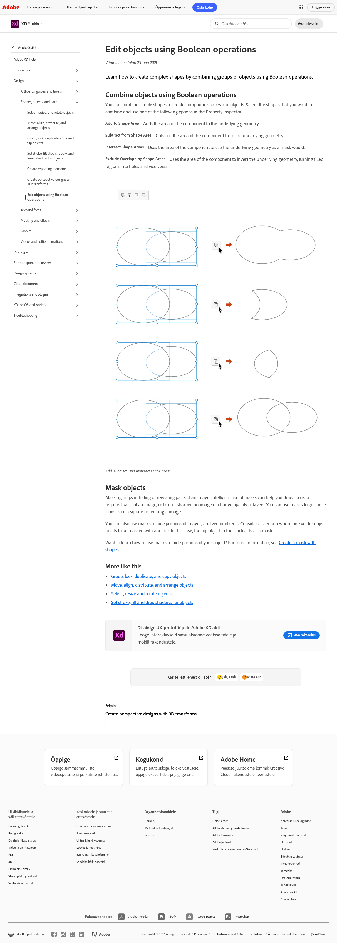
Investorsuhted (290, 863)
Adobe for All (289, 892)
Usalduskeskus (290, 878)
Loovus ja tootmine (88, 847)
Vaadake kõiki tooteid (90, 862)
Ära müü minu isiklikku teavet (287, 934)
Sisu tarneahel (85, 833)
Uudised (286, 849)
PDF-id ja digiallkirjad (79, 7)
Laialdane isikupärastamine (94, 826)
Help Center (220, 821)
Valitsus (150, 835)
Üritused (286, 842)
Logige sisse (321, 7)
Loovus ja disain (38, 7)
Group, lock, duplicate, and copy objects (148, 576)
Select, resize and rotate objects (141, 594)
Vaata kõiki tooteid (20, 883)
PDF (11, 855)
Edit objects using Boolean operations (47, 197)
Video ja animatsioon (22, 847)
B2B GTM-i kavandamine (92, 855)
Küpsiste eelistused (251, 934)
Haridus (150, 821)
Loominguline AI (18, 826)
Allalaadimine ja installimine (231, 828)
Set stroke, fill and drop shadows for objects (152, 602)
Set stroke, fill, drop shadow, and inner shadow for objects (50, 156)
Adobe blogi (288, 899)
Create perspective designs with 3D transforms (50, 181)
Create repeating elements (46, 169)
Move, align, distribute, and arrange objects (46, 125)
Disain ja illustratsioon (22, 840)
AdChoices (322, 934)
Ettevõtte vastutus (292, 856)
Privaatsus (200, 934)
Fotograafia (15, 833)
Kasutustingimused (223, 934)
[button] (300, 7)
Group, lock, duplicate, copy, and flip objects (50, 140)
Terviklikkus (288, 885)
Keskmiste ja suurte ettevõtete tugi (235, 849)
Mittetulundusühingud (159, 828)
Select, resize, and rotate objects (50, 112)
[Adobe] (11, 7)
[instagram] (63, 934)
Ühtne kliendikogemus (91, 840)
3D (10, 862)
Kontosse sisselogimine (296, 821)
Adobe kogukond (223, 835)
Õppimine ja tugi (168, 7)
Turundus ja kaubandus (125, 7)
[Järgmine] (271, 718)
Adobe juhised (221, 842)
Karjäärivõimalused (293, 835)
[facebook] (54, 934)
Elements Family (19, 869)
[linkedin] (81, 934)
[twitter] (72, 934)
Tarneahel (287, 871)
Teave (284, 828)
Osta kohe (205, 7)
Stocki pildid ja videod (22, 876)
